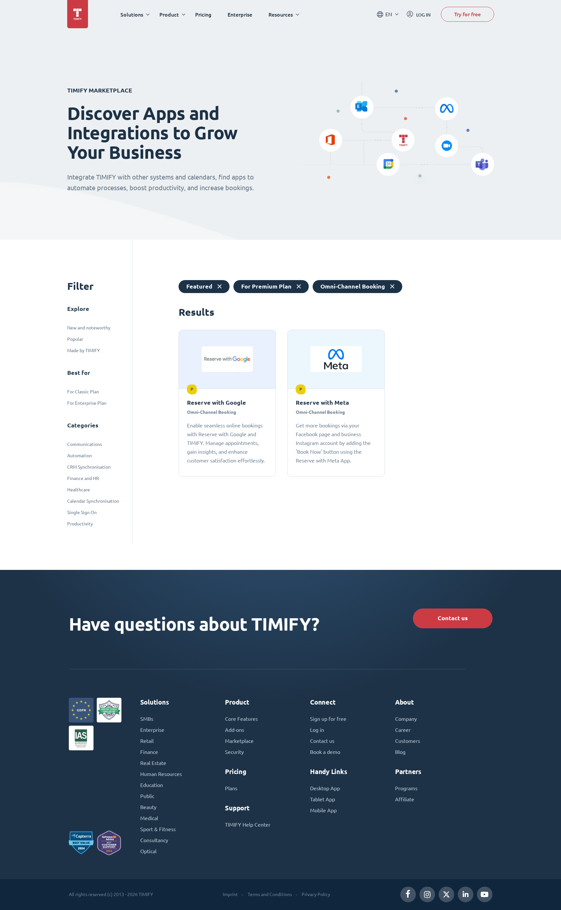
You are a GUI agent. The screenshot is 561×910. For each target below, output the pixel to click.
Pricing (203, 14)
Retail (147, 741)
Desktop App (325, 788)
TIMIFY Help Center (247, 825)
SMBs (146, 719)
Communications (84, 444)
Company (406, 719)
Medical (149, 818)
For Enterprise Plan (86, 403)
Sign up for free (328, 719)
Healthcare (78, 489)
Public (147, 796)
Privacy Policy (316, 894)
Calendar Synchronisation (93, 501)
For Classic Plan (83, 391)
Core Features (241, 719)
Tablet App (322, 799)
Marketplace (239, 741)
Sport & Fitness (158, 829)
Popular (75, 339)
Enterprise (240, 14)
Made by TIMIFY (83, 350)
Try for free (467, 14)
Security (234, 752)
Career (403, 730)
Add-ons (234, 730)
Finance (149, 752)
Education (151, 785)
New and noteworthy (88, 327)
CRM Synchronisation (89, 467)
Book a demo (325, 752)
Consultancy (154, 840)
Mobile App (323, 810)
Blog (400, 752)
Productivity (80, 523)
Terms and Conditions (270, 894)
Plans (231, 788)
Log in (317, 730)
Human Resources (161, 774)
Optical (148, 851)
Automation (79, 455)
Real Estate (153, 763)
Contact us (453, 618)
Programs (406, 788)
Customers (407, 741)
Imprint (230, 894)
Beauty (148, 807)
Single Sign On (82, 512)
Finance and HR (83, 478)
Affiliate (404, 799)
